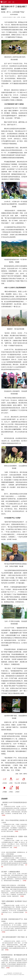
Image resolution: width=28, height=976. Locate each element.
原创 (13, 2)
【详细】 (3, 815)
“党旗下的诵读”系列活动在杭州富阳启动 (13, 887)
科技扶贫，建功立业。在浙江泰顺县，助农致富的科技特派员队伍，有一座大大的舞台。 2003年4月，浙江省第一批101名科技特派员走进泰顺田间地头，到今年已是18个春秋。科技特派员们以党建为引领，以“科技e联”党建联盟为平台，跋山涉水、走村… (14, 927)
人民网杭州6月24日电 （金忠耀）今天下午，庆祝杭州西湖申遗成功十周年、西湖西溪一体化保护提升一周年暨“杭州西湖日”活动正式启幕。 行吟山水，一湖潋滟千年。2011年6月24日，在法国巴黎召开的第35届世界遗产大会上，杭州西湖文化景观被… (14, 909)
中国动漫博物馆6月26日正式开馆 (11, 856)
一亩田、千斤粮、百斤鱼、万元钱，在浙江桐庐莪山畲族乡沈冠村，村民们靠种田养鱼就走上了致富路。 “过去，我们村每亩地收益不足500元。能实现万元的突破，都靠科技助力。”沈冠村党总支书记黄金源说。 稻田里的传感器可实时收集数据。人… (14, 877)
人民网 (9, 2)
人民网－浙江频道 (21, 17)
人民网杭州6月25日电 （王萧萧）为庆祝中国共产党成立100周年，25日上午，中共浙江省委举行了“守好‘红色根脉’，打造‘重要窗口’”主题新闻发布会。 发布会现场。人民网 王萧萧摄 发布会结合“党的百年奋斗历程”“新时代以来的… (14, 828)
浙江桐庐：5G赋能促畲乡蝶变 (10, 871)
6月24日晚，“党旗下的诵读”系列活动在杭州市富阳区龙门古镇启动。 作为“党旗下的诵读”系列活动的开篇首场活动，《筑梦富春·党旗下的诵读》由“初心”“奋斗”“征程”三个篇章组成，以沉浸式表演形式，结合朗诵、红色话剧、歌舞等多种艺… (14, 893)
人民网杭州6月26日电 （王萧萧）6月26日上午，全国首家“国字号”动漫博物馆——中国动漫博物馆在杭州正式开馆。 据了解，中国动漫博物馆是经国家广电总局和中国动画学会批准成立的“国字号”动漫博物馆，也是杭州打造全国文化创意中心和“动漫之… (14, 861)
